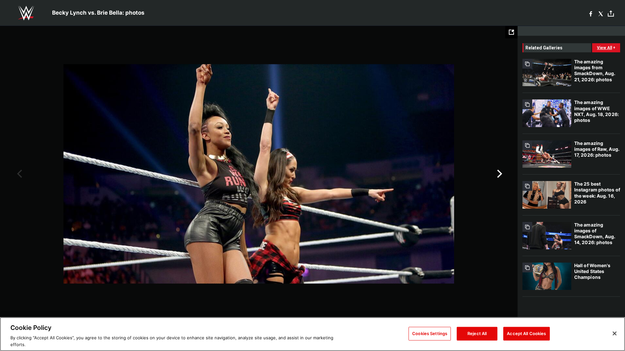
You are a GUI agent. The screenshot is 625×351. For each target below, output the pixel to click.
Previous (18, 174)
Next (499, 174)
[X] (601, 13)
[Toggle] (611, 13)
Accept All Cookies (526, 333)
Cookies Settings (429, 333)
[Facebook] (591, 13)
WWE (26, 13)
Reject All (477, 333)
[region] (312, 334)
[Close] (614, 333)
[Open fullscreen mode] (511, 32)
